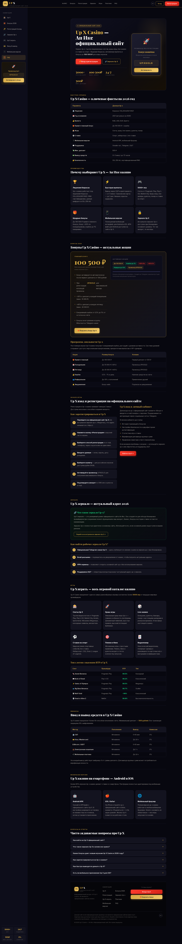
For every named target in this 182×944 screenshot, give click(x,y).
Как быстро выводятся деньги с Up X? (89, 866)
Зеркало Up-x (10, 35)
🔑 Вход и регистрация (88, 61)
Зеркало (93, 3)
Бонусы (72, 3)
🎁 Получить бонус (147, 897)
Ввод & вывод (10, 46)
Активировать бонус (13, 80)
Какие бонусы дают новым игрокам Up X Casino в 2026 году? (98, 853)
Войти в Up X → (128, 453)
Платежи (108, 3)
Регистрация (82, 3)
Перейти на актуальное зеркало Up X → (91, 534)
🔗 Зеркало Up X (111, 61)
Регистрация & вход (13, 29)
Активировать (146, 70)
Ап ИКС (64, 3)
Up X (7, 18)
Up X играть (10, 40)
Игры (100, 3)
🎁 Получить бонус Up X (87, 331)
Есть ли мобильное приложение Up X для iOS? (92, 873)
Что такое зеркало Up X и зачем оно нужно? (91, 847)
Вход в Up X (146, 892)
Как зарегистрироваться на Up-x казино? (90, 860)
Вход (160, 3)
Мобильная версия (12, 52)
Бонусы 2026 (10, 23)
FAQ (115, 3)
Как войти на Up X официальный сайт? (89, 840)
